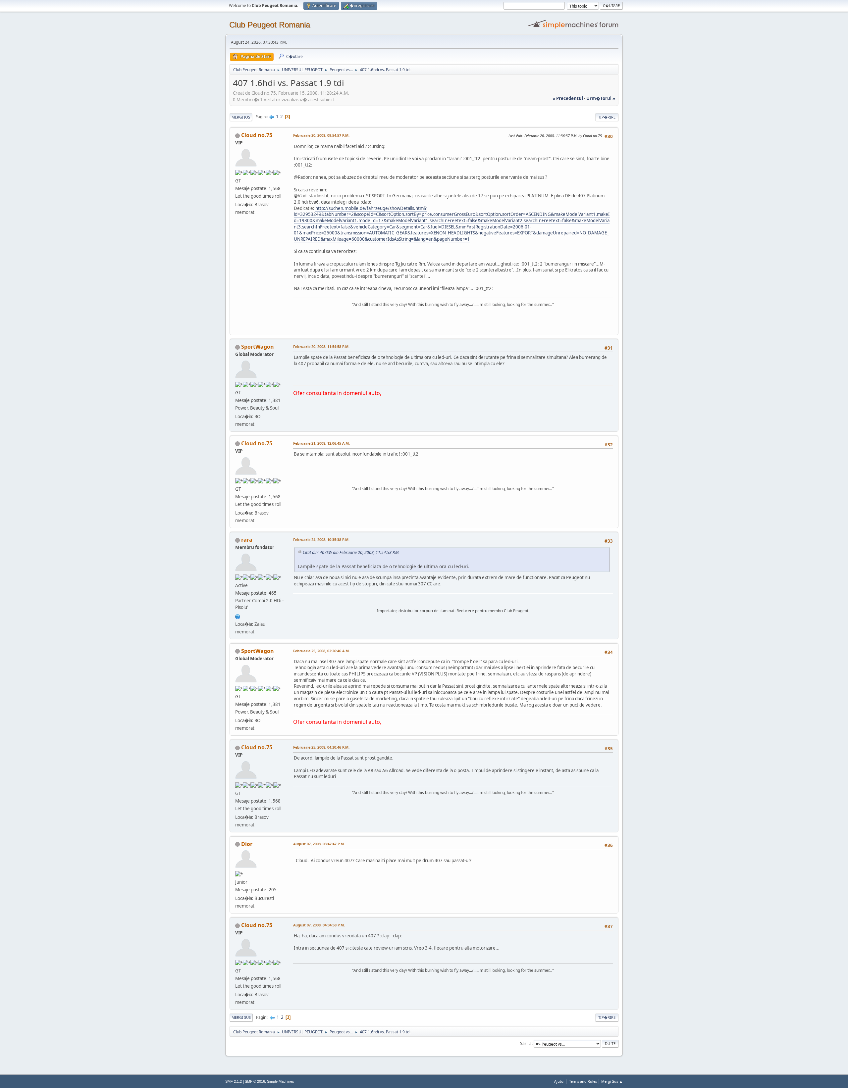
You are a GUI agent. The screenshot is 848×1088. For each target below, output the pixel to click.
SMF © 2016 (255, 1081)
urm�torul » (600, 98)
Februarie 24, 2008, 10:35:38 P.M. (321, 539)
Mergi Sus (241, 1017)
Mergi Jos (241, 117)
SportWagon (257, 346)
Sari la (526, 1043)
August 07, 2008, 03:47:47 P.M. (319, 843)
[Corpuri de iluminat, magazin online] (237, 616)
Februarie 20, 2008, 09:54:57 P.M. (321, 135)
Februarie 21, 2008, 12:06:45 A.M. (321, 443)
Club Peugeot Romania (269, 24)
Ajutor (559, 1081)
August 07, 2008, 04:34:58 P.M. (319, 924)
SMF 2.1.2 (233, 1081)
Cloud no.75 (256, 135)
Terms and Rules (583, 1081)
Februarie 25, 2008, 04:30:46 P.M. (321, 747)
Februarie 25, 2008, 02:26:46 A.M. (321, 650)
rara (246, 539)
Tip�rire (606, 117)
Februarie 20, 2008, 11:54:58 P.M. (321, 346)
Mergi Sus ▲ (612, 1081)
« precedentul (568, 98)
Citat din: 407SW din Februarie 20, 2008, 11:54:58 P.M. (351, 552)
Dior (246, 844)
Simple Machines (280, 1081)
